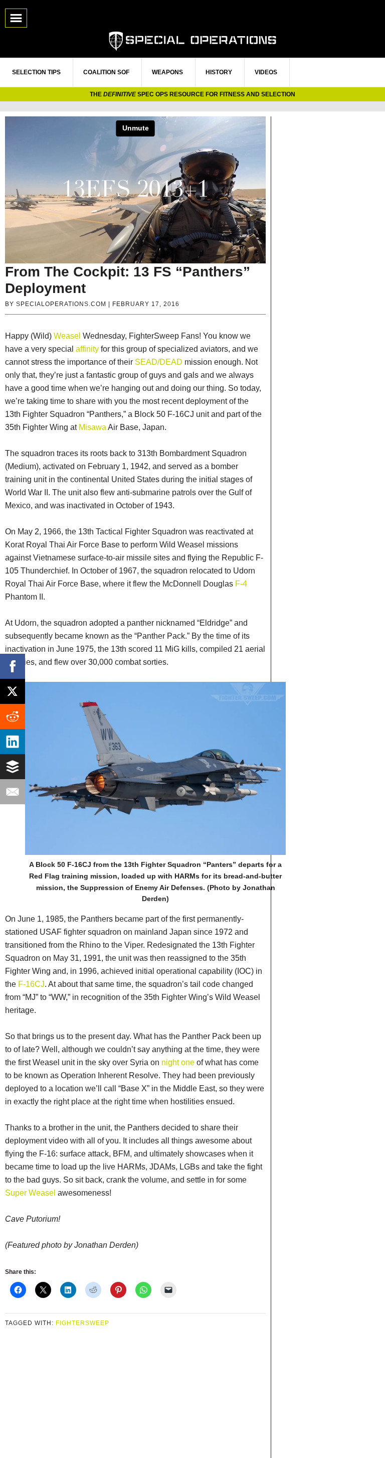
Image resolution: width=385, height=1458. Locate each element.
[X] (12, 691)
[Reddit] (12, 716)
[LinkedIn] (12, 741)
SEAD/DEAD (158, 362)
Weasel (67, 336)
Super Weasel (30, 1193)
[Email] (12, 791)
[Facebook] (12, 666)
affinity (87, 349)
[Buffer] (12, 766)
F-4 (241, 583)
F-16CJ (31, 984)
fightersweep (82, 1323)
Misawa (92, 427)
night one (178, 1062)
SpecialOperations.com (192, 40)
